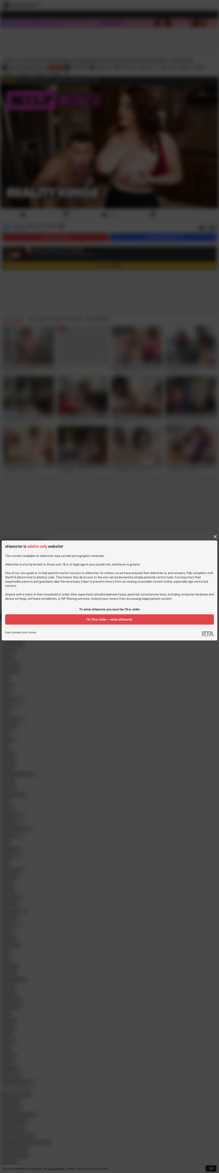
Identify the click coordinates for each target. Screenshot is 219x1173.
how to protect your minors (20, 632)
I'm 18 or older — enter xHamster (109, 619)
